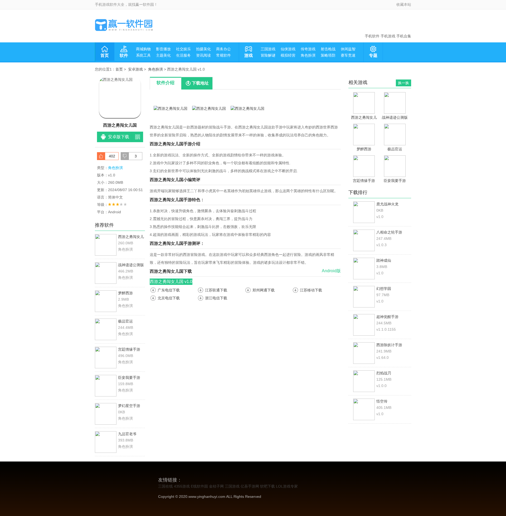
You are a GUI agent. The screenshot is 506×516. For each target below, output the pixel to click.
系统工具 (143, 55)
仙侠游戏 (288, 49)
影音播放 (163, 49)
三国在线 (165, 486)
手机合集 (403, 36)
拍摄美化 (203, 49)
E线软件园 (199, 486)
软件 (124, 55)
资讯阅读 (203, 55)
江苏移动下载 (311, 290)
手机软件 (372, 36)
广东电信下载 (169, 290)
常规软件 (223, 55)
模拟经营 (288, 55)
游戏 (248, 55)
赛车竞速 (348, 55)
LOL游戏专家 (287, 486)
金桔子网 (216, 486)
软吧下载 (267, 486)
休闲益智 (348, 49)
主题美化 (163, 55)
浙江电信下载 (216, 298)
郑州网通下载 (263, 290)
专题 (373, 55)
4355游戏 (182, 486)
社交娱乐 (183, 49)
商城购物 (143, 49)
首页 (104, 55)
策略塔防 (328, 55)
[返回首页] (124, 25)
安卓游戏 (135, 69)
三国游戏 (268, 49)
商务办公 (223, 49)
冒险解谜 (268, 55)
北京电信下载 (169, 298)
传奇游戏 (308, 49)
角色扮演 (308, 55)
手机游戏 (388, 36)
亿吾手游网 (250, 486)
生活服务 (183, 55)
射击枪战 (328, 49)
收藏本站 (403, 4)
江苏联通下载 (216, 290)
